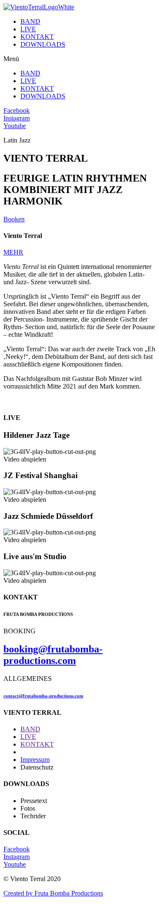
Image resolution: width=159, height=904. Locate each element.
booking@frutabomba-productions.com (53, 655)
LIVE (28, 29)
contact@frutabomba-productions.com (43, 695)
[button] (79, 59)
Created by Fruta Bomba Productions (53, 893)
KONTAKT (37, 36)
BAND (30, 21)
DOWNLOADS (42, 44)
